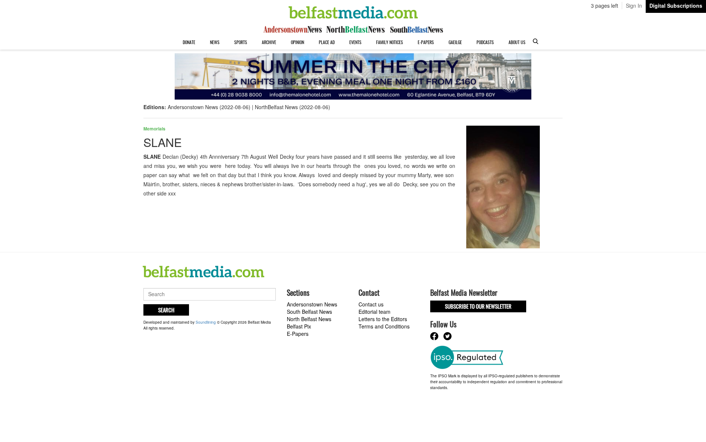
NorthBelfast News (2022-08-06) (292, 107)
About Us (517, 42)
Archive (269, 42)
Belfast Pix (299, 326)
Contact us (371, 304)
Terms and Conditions (384, 326)
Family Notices (389, 42)
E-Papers (426, 42)
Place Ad (327, 42)
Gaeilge (455, 42)
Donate (189, 42)
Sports (240, 42)
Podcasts (485, 42)
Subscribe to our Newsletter (478, 306)
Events (355, 42)
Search (166, 310)
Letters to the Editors (383, 319)
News (215, 42)
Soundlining (206, 322)
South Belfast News (309, 311)
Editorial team (375, 311)
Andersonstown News (312, 304)
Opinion (297, 42)
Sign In (634, 5)
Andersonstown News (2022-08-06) (209, 107)
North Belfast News (309, 319)
